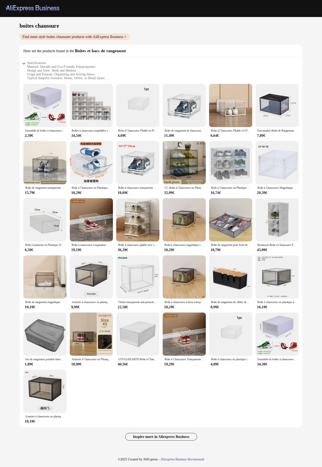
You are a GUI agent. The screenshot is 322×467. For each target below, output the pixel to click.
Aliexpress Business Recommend (182, 459)
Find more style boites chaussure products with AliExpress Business (72, 37)
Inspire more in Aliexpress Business (161, 437)
